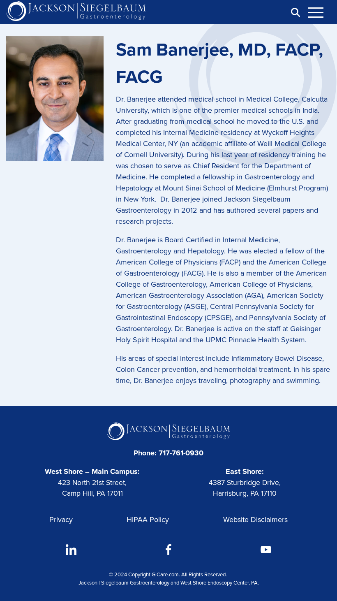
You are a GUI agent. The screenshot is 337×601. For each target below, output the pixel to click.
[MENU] (320, 12)
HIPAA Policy (148, 519)
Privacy (61, 519)
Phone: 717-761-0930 (168, 453)
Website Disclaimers (255, 519)
